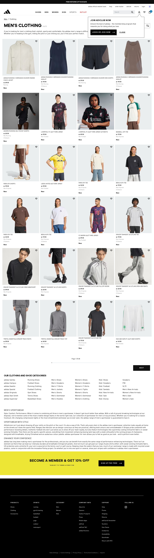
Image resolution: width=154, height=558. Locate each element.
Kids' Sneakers (105, 383)
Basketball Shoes (34, 399)
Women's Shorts (81, 393)
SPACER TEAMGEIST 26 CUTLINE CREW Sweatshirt (19, 287)
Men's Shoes (56, 380)
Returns (104, 517)
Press (81, 517)
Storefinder (105, 537)
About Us (82, 507)
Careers (81, 510)
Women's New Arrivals (132, 393)
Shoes (12, 507)
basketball (36, 514)
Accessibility (106, 534)
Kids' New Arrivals (106, 393)
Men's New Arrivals (130, 389)
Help (103, 507)
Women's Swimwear (83, 396)
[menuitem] (38, 12)
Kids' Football (104, 386)
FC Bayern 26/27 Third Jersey (88, 235)
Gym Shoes (32, 393)
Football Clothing (34, 389)
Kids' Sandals (104, 389)
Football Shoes (33, 383)
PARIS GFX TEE (83, 183)
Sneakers (126, 380)
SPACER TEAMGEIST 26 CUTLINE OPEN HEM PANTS (132, 286)
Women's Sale (128, 399)
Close (122, 32)
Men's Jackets (57, 389)
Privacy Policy (77, 552)
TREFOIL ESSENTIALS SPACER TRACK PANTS (17, 339)
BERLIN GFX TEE (121, 183)
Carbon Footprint (84, 514)
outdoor (35, 524)
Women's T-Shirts (82, 386)
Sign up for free (109, 463)
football (35, 517)
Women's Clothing (82, 399)
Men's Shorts (56, 393)
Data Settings (53, 552)
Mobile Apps (83, 520)
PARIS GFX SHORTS (9, 183)
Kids (57, 514)
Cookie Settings (65, 552)
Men (5, 19)
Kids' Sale (103, 396)
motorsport (36, 527)
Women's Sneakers (82, 383)
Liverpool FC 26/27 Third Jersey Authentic (93, 132)
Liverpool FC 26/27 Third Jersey (52, 132)
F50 (124, 383)
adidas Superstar (10, 399)
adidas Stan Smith (11, 396)
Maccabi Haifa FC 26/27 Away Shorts (128, 339)
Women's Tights (81, 389)
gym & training (38, 510)
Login (143, 6)
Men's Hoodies (57, 399)
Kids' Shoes (103, 380)
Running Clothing (34, 386)
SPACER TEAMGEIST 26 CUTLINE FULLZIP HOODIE (94, 286)
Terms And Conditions (91, 552)
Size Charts (105, 527)
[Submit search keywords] (132, 12)
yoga (34, 520)
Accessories (14, 514)
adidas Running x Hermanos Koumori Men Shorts (96, 78)
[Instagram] (126, 507)
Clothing (13, 19)
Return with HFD (107, 541)
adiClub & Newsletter (109, 520)
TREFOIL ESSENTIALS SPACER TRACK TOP (54, 339)
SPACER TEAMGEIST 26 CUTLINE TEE (127, 234)
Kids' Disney (104, 399)
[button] (38, 12)
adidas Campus (10, 383)
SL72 (124, 386)
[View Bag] (150, 12)
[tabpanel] (77, 207)
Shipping (104, 514)
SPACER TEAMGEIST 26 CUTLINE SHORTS (53, 287)
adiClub (81, 524)
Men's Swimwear (58, 396)
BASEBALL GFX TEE (122, 132)
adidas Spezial (9, 389)
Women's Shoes (81, 380)
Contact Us (105, 530)
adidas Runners (84, 530)
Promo (104, 510)
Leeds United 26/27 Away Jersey (51, 183)
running (35, 507)
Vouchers (105, 524)
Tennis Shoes (33, 396)
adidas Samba (9, 380)
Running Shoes (34, 380)
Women (58, 510)
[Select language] (150, 6)
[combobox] (124, 12)
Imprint (102, 552)
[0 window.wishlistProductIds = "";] (144, 12)
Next (141, 368)
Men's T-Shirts (57, 386)
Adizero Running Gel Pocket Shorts (16, 131)
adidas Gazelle (9, 386)
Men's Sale (127, 396)
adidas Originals (10, 393)
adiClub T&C (83, 527)
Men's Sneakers (57, 383)
